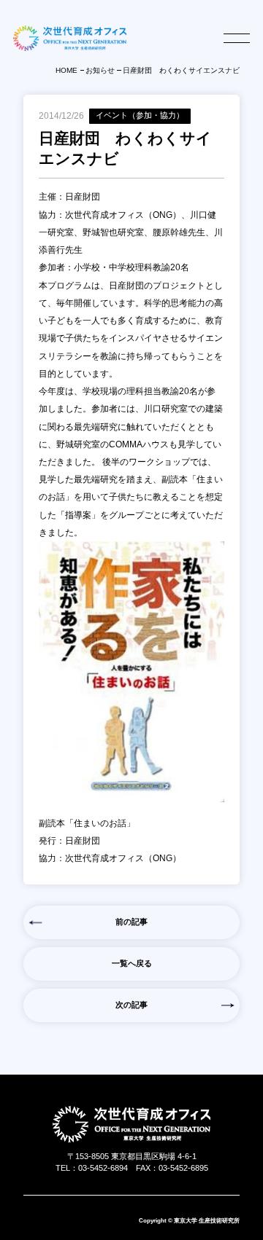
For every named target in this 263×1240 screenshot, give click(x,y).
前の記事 (131, 921)
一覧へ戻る (132, 963)
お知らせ (100, 70)
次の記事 (131, 1004)
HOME (66, 70)
